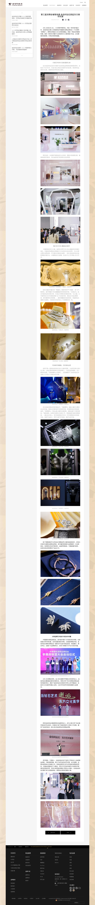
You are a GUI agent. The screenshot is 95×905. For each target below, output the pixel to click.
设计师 (12, 862)
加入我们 (37, 898)
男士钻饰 (72, 871)
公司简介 (31, 898)
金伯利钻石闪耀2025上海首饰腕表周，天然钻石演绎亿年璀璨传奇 (22, 17)
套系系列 (27, 862)
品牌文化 (27, 875)
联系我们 (13, 886)
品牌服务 (84, 5)
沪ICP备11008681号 (72, 898)
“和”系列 (42, 873)
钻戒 (71, 857)
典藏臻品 (42, 862)
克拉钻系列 (28, 865)
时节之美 (42, 879)
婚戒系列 (27, 857)
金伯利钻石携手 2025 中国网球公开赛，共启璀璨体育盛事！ (22, 49)
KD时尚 (12, 859)
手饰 (71, 865)
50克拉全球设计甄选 (15, 868)
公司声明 (19, 898)
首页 (15, 846)
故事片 (27, 880)
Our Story (42, 865)
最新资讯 (27, 846)
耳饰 (71, 868)
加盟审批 (13, 891)
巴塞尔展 (13, 870)
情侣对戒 (57, 857)
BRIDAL (57, 862)
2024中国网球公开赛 (15, 865)
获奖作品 (42, 868)
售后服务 (13, 883)
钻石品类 (65, 5)
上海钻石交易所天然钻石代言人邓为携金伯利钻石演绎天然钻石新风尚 (22, 41)
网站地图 (13, 898)
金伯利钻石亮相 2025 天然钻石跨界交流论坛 (22, 24)
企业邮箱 (43, 898)
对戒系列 (27, 859)
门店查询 (13, 888)
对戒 (71, 859)
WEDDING (52, 5)
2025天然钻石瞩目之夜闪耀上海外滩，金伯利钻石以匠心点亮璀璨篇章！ (22, 32)
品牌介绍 (71, 5)
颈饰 (71, 862)
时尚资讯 (78, 5)
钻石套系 (72, 873)
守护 (41, 859)
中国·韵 (42, 871)
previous (53, 832)
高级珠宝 (59, 5)
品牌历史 (27, 877)
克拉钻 (56, 859)
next (68, 832)
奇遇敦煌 (72, 876)
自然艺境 (42, 857)
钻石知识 (25, 898)
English (81, 2)
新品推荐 (45, 5)
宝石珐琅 (72, 879)
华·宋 (41, 876)
